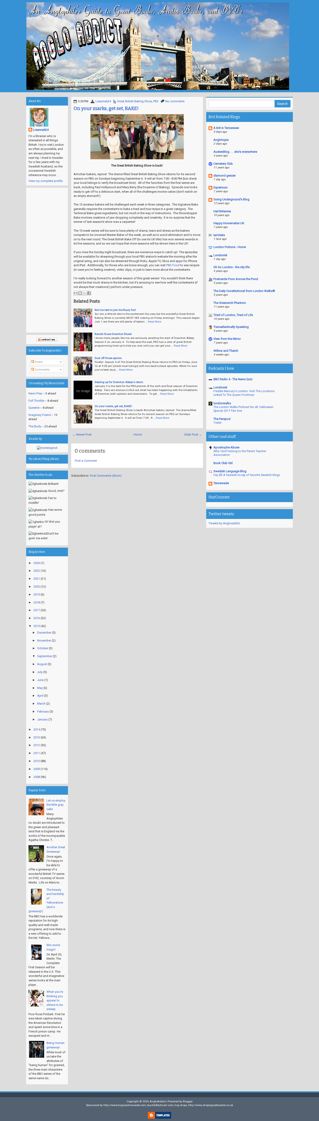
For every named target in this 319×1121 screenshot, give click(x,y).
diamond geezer (224, 175)
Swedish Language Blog (229, 471)
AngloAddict (158, 1101)
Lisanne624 (103, 101)
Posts (38, 362)
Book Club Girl (223, 463)
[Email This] (75, 293)
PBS (156, 101)
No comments (174, 101)
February (43, 711)
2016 (36, 618)
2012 (36, 745)
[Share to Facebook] (89, 293)
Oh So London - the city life (231, 267)
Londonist (220, 255)
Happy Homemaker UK (228, 223)
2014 (36, 729)
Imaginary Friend (39, 415)
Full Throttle (36, 400)
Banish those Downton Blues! (113, 334)
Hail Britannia (222, 211)
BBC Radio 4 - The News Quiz (232, 379)
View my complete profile (45, 181)
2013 (36, 737)
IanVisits (219, 235)
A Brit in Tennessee (226, 128)
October (42, 648)
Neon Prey (35, 393)
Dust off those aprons (108, 358)
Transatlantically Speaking (231, 327)
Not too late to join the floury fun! (115, 310)
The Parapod (221, 419)
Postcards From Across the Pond (235, 279)
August (42, 664)
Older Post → (193, 434)
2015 (36, 626)
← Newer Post (82, 434)
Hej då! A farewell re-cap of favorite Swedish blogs (246, 475)
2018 (36, 602)
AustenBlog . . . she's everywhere (235, 151)
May (40, 688)
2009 (36, 769)
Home (138, 434)
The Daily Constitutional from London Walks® (244, 291)
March (41, 703)
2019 (36, 594)
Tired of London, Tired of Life (233, 315)
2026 (36, 563)
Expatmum (220, 187)
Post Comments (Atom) (106, 475)
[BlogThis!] (80, 293)
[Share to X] (84, 293)
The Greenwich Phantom (229, 303)
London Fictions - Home (229, 247)
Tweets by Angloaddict (224, 523)
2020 (36, 586)
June (40, 680)
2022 (36, 570)
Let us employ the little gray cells (55, 805)
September (44, 656)
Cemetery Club (223, 163)
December (44, 632)
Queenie (33, 407)
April (40, 695)
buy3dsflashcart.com (160, 1105)
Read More (154, 321)
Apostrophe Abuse (226, 447)
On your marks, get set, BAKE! (106, 108)
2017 (36, 610)
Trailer (217, 422)
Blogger (188, 1101)
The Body (34, 426)
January (42, 719)
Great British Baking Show (134, 101)
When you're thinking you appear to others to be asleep (54, 1000)
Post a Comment (86, 460)
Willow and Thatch (225, 350)
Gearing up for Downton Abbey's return (119, 382)
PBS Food (173, 265)
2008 (36, 777)
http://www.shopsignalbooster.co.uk (210, 1105)
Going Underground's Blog (231, 199)
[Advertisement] (47, 260)
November (44, 640)
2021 (36, 578)
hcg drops (181, 1105)
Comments (42, 369)
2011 (36, 753)
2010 (36, 761)
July (40, 672)
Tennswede (221, 483)
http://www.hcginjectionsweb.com (124, 1105)
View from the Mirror (227, 339)
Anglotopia (221, 140)
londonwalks (222, 403)
